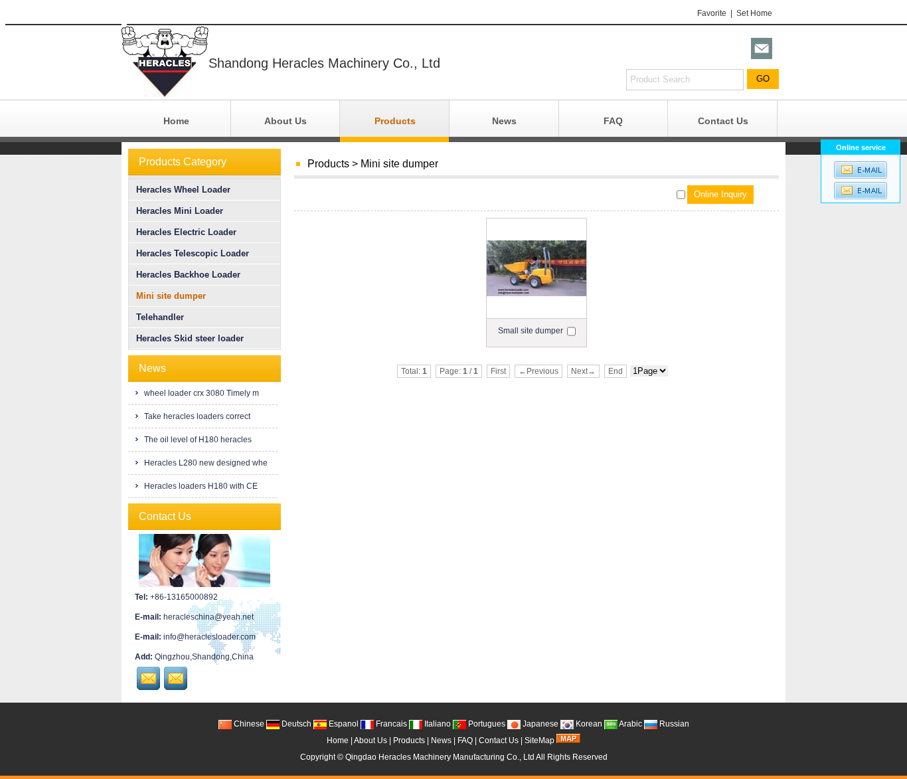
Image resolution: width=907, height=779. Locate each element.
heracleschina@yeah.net (208, 617)
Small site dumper (530, 330)
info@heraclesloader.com (209, 637)
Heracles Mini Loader (179, 211)
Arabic (630, 724)
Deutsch (295, 724)
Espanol (343, 724)
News (504, 121)
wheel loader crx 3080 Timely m (200, 393)
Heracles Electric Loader (186, 232)
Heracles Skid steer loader (190, 338)
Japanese (539, 724)
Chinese (248, 724)
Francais (390, 724)
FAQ (613, 121)
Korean (588, 724)
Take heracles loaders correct (196, 416)
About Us (285, 121)
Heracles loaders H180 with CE (200, 486)
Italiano (436, 724)
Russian (673, 724)
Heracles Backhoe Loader (188, 275)
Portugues (485, 724)
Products (395, 121)
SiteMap (539, 740)
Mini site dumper (399, 163)
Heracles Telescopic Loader (192, 253)
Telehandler (160, 317)
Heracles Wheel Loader (183, 190)
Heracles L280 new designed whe (205, 463)
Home (176, 121)
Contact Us (723, 121)
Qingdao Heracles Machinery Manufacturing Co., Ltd (440, 757)
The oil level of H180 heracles (197, 439)
